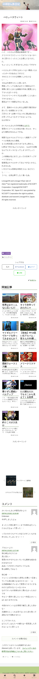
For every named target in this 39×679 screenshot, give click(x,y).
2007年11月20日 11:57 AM (10, 550)
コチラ (26, 126)
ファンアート (8, 257)
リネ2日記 (7, 253)
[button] (33, 393)
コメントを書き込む (19, 639)
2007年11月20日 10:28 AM (10, 513)
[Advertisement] (19, 229)
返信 (34, 542)
